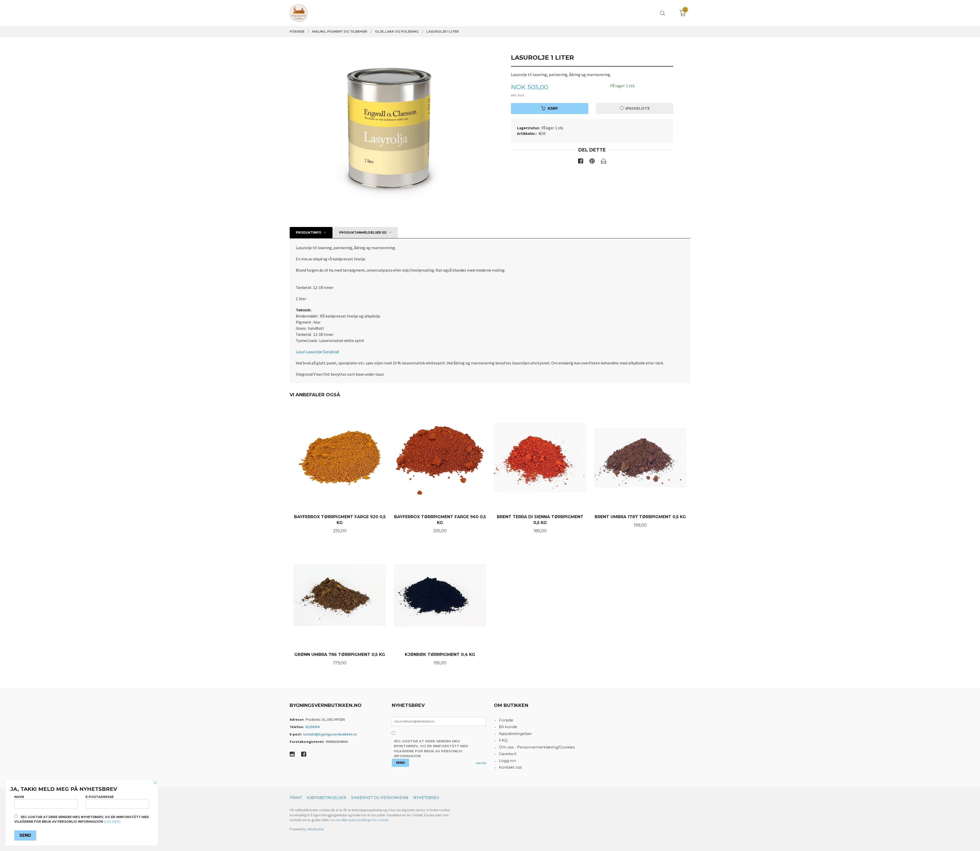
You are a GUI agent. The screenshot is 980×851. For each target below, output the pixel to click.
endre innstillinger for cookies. (368, 820)
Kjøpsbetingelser (515, 733)
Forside (506, 720)
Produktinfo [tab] (308, 232)
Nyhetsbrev (426, 797)
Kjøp (553, 108)
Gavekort (508, 753)
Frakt (296, 797)
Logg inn (507, 760)
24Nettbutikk (315, 829)
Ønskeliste (637, 108)
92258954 (312, 727)
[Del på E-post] (603, 162)
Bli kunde (508, 726)
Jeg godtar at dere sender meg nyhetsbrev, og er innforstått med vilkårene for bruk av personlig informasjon (431, 748)
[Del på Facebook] (580, 162)
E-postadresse (99, 797)
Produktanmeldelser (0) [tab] (363, 232)
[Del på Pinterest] (592, 162)
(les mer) (112, 821)
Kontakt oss (510, 767)
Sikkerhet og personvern (379, 797)
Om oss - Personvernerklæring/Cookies (537, 747)
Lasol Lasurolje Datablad (317, 351)
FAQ (503, 740)
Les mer (481, 763)
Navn (19, 797)
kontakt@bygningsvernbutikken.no (330, 734)
